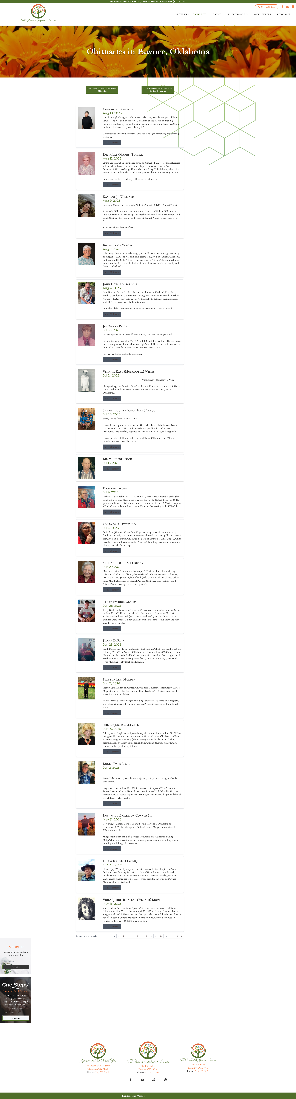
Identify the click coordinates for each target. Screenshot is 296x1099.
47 (171, 936)
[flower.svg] (165, 1079)
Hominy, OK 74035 (198, 1067)
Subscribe (16, 967)
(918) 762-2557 (179, 1)
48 (177, 936)
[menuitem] (182, 14)
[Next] (182, 936)
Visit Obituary (112, 142)
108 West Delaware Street (97, 1065)
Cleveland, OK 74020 (97, 1068)
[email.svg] (142, 1079)
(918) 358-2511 (101, 1072)
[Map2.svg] (153, 1079)
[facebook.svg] (130, 1079)
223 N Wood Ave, (198, 1064)
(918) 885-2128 (201, 1071)
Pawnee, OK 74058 (148, 1069)
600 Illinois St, (148, 1066)
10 (161, 936)
